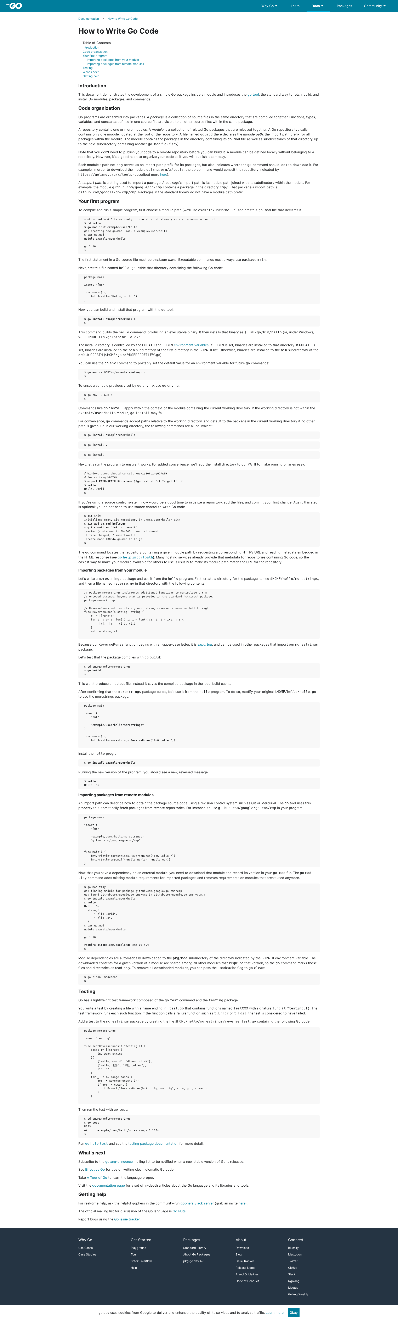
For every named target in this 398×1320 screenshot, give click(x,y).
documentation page (108, 1185)
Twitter (292, 1261)
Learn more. (275, 1312)
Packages (344, 6)
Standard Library (194, 1247)
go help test (96, 1144)
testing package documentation (153, 1143)
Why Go (270, 5)
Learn (295, 6)
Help (134, 1267)
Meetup (293, 1287)
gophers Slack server (197, 1203)
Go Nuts (179, 1211)
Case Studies (87, 1254)
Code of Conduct (247, 1281)
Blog (239, 1254)
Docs (318, 5)
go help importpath (135, 557)
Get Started (141, 1240)
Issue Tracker (245, 1261)
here (163, 174)
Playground (138, 1247)
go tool (253, 94)
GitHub (292, 1267)
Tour (134, 1254)
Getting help (91, 76)
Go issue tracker (127, 1219)
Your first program (95, 55)
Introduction (91, 47)
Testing (88, 67)
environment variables (191, 345)
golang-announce (119, 1161)
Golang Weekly (298, 1294)
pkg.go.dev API (193, 1261)
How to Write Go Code (123, 18)
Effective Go (95, 1169)
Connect (295, 1240)
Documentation (88, 18)
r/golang (294, 1281)
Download (242, 1247)
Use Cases (85, 1247)
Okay (294, 1312)
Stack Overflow (141, 1261)
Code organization (95, 51)
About (241, 1240)
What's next (91, 72)
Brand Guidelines (247, 1274)
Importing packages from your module (113, 59)
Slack (292, 1274)
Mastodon (295, 1254)
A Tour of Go (97, 1177)
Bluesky (293, 1247)
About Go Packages (196, 1254)
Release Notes (245, 1267)
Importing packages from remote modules (115, 64)
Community (375, 5)
